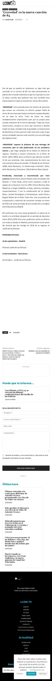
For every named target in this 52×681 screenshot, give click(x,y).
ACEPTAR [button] (31, 674)
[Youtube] (38, 595)
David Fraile (9, 20)
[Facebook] (4, 25)
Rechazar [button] (42, 674)
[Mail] (25, 595)
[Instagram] (21, 595)
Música (5, 9)
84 (10, 332)
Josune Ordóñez (10, 399)
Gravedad (16, 332)
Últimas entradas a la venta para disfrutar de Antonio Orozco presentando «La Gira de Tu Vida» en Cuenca (17, 495)
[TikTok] (30, 595)
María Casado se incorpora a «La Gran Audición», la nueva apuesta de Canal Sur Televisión (15, 558)
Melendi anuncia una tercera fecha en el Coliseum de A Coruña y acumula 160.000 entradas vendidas (16, 525)
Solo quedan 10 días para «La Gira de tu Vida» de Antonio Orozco (17, 510)
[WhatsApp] (21, 25)
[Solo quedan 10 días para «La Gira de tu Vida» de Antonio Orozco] (36, 511)
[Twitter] (10, 25)
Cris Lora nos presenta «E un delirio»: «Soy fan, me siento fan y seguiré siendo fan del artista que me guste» (17, 541)
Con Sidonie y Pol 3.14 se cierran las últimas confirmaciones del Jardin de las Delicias (19, 393)
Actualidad (13, 9)
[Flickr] (17, 595)
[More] (27, 25)
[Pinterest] (16, 25)
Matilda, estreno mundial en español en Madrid (39, 352)
